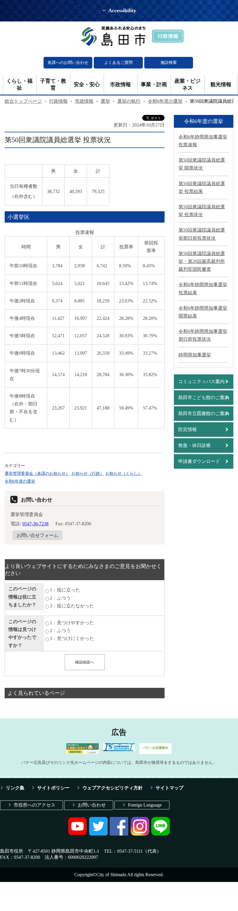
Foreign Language (145, 804)
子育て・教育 (53, 84)
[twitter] (98, 833)
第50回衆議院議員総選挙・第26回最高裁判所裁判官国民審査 (201, 261)
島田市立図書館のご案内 (203, 413)
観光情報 (220, 84)
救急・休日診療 (194, 445)
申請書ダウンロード (199, 461)
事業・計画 (154, 84)
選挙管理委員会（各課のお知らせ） (37, 473)
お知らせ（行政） (87, 473)
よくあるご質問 (118, 62)
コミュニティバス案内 (201, 381)
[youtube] (77, 833)
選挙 (105, 101)
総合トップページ (23, 101)
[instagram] (140, 833)
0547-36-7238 (35, 523)
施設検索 (169, 62)
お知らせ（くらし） (123, 473)
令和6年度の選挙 (165, 101)
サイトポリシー (53, 787)
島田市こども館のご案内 (203, 397)
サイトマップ (169, 787)
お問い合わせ (92, 804)
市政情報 (120, 84)
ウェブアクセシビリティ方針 (112, 787)
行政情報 (58, 101)
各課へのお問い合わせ (68, 62)
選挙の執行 (128, 101)
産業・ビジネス (187, 84)
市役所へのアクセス (34, 804)
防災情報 (187, 429)
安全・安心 (87, 84)
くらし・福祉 (19, 84)
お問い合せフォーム (37, 535)
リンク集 (15, 787)
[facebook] (119, 833)
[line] (160, 833)
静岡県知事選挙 (194, 354)
